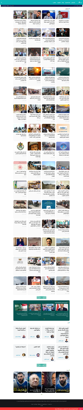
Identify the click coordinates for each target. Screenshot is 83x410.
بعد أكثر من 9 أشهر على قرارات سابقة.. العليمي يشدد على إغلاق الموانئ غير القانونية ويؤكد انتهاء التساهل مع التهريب (63, 193)
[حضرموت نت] (80, 2)
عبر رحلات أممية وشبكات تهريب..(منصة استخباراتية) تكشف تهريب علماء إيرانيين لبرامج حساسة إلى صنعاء (34, 269)
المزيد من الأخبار (41, 297)
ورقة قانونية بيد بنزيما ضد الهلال (21, 390)
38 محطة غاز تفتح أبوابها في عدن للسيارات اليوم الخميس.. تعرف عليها (20, 192)
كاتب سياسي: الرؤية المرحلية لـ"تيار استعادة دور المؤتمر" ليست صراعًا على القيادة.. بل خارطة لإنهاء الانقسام (63, 174)
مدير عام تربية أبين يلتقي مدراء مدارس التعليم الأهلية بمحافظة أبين (49, 153)
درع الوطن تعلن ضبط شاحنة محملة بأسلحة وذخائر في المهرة (20, 210)
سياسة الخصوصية (44, 404)
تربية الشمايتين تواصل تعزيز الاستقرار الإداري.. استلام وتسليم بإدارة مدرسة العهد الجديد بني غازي (20, 60)
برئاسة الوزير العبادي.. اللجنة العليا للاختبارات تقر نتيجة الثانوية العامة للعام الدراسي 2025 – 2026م (34, 135)
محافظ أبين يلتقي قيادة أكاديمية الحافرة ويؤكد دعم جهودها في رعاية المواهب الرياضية (20, 22)
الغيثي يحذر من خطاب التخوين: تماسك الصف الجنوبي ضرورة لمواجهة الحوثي (49, 22)
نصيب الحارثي (60, 340)
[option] (62, 310)
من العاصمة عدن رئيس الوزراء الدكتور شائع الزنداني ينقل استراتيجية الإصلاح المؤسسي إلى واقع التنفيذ (63, 350)
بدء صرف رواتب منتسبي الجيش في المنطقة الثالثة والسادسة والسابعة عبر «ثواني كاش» (49, 211)
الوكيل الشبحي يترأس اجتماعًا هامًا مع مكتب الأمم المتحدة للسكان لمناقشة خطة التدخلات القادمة (49, 231)
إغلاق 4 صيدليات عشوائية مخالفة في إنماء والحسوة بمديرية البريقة (34, 248)
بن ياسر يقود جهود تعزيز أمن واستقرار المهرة (21, 134)
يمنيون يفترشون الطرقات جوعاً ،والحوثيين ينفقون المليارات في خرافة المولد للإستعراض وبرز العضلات (49, 350)
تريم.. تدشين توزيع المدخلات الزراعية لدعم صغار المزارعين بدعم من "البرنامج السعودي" (35, 314)
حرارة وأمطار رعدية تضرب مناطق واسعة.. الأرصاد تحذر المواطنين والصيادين (34, 78)
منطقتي (54, 2)
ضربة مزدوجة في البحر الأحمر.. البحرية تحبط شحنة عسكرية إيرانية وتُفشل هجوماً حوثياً (63, 78)
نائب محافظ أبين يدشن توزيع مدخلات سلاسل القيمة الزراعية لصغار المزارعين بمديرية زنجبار (49, 314)
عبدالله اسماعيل (18, 336)
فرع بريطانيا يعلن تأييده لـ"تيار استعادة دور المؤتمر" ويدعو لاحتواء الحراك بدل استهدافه (64, 153)
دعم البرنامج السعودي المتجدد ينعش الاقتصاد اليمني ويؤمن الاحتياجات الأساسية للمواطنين (21, 314)
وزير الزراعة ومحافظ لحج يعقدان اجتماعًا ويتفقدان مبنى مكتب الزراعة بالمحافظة (49, 135)
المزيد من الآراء (41, 365)
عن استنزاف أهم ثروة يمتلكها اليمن (35, 329)
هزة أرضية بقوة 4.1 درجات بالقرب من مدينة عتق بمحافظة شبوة (20, 173)
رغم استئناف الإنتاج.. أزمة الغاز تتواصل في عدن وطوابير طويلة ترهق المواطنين (63, 211)
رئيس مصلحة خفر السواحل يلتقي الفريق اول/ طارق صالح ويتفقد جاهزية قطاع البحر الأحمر (49, 98)
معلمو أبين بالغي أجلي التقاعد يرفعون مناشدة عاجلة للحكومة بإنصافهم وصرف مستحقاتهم (20, 268)
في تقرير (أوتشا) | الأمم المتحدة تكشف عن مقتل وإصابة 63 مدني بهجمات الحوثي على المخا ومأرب (63, 289)
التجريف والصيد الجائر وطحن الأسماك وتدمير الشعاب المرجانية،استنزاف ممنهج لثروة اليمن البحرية (63, 332)
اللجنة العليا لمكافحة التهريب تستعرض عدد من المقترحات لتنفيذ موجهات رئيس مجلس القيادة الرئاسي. (21, 40)
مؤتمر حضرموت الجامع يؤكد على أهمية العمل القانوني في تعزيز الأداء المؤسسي (20, 78)
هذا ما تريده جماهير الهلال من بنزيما (63, 390)
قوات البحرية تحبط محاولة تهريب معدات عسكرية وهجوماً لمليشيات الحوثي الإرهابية (63, 135)
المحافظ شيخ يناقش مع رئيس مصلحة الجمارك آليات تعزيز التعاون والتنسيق (49, 268)
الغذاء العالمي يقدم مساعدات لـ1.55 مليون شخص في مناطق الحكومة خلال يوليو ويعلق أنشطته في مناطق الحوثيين (34, 223)
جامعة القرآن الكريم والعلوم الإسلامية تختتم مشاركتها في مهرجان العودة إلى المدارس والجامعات (49, 79)
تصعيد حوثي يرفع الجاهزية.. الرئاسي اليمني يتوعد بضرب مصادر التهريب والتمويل (64, 98)
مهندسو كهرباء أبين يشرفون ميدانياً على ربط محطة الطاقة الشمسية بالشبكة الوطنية (21, 288)
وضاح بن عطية (32, 355)
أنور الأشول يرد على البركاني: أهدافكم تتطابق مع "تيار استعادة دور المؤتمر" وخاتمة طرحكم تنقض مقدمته (49, 250)
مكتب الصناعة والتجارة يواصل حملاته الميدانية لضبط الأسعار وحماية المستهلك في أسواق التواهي (35, 60)
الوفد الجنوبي (37, 346)
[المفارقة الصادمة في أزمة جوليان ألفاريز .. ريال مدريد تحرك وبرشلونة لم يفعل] (49, 382)
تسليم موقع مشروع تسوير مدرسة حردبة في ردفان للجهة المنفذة (35, 98)
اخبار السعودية (67, 2)
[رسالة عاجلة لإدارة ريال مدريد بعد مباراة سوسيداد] (34, 382)
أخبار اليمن (73, 2)
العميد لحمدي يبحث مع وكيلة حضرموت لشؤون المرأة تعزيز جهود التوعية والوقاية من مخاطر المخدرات (63, 60)
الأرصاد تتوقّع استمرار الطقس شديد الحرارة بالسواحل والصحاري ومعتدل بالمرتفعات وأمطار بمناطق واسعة (63, 117)
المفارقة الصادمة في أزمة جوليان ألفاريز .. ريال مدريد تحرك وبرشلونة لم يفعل (50, 390)
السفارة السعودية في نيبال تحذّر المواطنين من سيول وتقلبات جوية (66, 408)
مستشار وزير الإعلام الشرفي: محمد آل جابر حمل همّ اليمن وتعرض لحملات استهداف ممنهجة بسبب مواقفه (21, 117)
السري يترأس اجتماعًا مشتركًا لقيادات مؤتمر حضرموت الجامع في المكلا (34, 116)
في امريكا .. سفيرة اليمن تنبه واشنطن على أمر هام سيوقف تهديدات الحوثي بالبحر (20, 249)
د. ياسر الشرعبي (61, 357)
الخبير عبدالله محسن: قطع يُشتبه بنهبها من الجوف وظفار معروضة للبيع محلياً (20, 222)
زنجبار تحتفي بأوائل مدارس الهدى (34, 190)
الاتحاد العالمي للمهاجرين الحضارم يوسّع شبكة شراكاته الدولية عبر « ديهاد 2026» (49, 59)
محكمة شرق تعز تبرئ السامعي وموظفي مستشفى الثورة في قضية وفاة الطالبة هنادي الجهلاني (49, 174)
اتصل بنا (32, 404)
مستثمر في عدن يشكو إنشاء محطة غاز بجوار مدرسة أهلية (64, 21)
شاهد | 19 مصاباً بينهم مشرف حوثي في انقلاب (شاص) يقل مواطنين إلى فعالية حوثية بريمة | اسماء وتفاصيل (49, 193)
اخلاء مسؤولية (40, 404)
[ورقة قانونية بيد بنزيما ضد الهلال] (20, 382)
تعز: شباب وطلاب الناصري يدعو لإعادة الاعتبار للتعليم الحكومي (20, 152)
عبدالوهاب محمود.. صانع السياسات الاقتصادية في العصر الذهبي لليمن (34, 288)
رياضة (63, 2)
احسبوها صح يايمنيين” (20, 346)
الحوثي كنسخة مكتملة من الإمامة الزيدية (21, 329)
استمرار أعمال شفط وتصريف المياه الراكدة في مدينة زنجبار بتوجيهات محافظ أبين (64, 39)
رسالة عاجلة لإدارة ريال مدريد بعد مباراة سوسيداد (35, 390)
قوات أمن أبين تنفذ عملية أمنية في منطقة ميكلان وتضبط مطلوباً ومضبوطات (34, 173)
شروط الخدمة (35, 404)
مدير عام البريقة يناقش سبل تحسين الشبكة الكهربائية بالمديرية (20, 97)
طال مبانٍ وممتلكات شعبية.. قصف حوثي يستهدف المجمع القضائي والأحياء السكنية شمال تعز (63, 250)
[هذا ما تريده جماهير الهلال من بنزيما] (63, 382)
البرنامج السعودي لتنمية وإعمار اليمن (61, 302)
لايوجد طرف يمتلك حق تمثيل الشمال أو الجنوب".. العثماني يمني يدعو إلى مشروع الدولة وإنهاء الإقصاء (35, 154)
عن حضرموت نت (49, 404)
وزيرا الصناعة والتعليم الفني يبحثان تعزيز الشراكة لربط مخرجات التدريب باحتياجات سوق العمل (49, 39)
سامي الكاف (46, 336)
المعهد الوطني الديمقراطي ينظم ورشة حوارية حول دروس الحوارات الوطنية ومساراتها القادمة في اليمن (49, 117)
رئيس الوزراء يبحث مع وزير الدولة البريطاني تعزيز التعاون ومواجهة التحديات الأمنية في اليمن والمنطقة (49, 289)
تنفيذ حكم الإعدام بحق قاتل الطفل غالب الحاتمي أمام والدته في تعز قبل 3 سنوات (34, 22)
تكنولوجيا (59, 2)
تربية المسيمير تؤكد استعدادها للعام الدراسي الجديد (63, 230)
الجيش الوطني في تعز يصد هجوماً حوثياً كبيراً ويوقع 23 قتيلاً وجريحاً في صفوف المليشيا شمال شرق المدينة (34, 212)
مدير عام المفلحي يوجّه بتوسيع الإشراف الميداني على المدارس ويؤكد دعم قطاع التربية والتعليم (63, 268)
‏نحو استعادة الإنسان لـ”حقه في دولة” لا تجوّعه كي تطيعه (49, 330)
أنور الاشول (18, 355)
